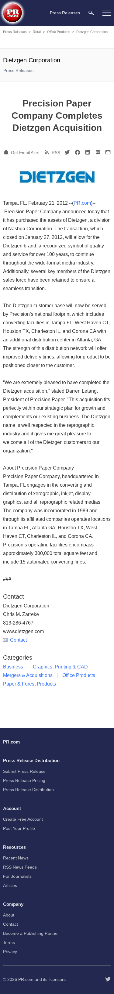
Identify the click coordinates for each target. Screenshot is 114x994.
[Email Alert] (7, 152)
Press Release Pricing (24, 780)
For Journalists (17, 876)
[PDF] (98, 152)
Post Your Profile (19, 828)
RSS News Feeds (20, 867)
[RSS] (48, 152)
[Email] (108, 152)
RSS (56, 152)
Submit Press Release (24, 771)
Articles (10, 885)
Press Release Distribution (28, 789)
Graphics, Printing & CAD (60, 666)
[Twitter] (67, 152)
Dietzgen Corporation (92, 32)
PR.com (82, 203)
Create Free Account (23, 819)
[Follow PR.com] (108, 979)
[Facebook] (77, 152)
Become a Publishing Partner (31, 933)
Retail (37, 32)
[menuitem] (91, 12)
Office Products (58, 32)
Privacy (10, 951)
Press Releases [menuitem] (65, 12)
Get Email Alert (25, 152)
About (8, 915)
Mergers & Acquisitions (28, 675)
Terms (9, 942)
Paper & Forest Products (29, 683)
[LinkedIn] (88, 152)
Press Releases (15, 32)
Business (13, 666)
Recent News (16, 857)
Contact (18, 640)
